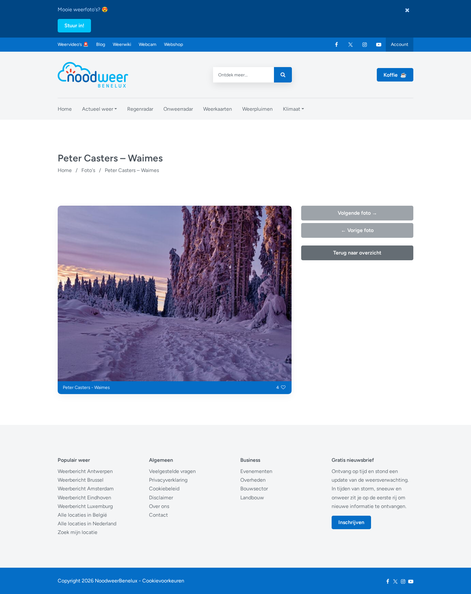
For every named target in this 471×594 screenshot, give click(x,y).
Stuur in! (74, 25)
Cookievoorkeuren (163, 581)
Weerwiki (122, 44)
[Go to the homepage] (93, 75)
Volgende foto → (357, 213)
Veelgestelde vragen (172, 471)
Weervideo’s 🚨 (73, 44)
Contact (158, 515)
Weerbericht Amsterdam (86, 489)
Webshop (173, 44)
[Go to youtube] (379, 45)
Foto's (88, 170)
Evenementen (256, 471)
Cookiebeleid (164, 489)
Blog (100, 44)
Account (399, 44)
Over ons (159, 506)
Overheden (253, 480)
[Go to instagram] (365, 45)
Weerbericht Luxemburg (85, 506)
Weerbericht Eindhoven (84, 498)
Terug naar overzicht (357, 253)
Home (65, 170)
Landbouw (252, 498)
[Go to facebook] (336, 45)
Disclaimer (161, 498)
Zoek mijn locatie (77, 532)
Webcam (147, 44)
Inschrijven (351, 522)
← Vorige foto (357, 230)
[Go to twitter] (350, 45)
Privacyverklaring (168, 480)
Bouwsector (254, 489)
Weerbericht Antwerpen (85, 471)
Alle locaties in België (82, 515)
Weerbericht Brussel (80, 480)
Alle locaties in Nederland (87, 524)
